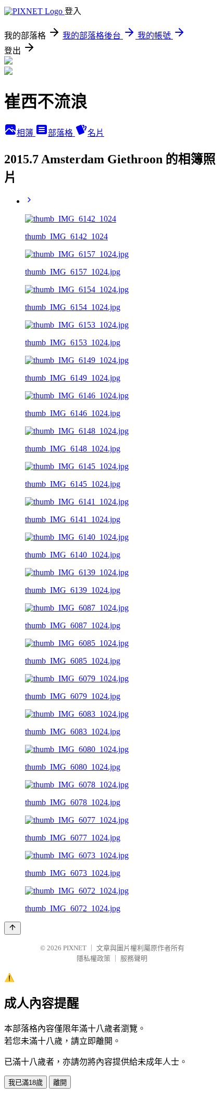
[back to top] (12, 928)
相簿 (26, 132)
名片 (96, 132)
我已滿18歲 (25, 1083)
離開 (60, 1083)
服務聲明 (133, 958)
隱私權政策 (93, 958)
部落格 (61, 132)
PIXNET (74, 948)
